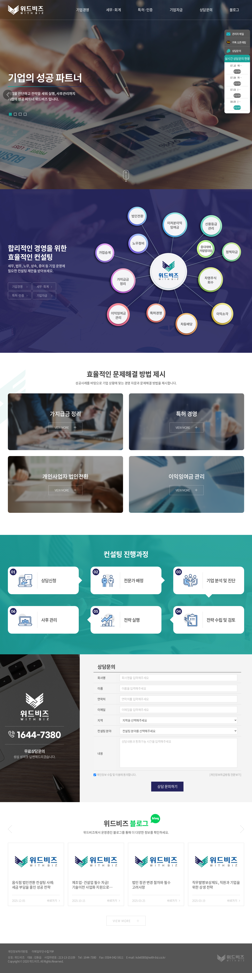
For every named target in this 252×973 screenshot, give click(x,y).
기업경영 (82, 9)
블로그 (234, 9)
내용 (100, 753)
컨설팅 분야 (104, 731)
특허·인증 (145, 9)
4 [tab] (25, 114)
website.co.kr (31, 965)
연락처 (101, 699)
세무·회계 (113, 9)
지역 (100, 720)
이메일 (101, 710)
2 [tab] (15, 114)
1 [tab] (10, 114)
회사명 (101, 678)
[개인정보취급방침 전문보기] (225, 775)
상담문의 (206, 9)
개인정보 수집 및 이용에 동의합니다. (116, 775)
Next (242, 829)
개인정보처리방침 (18, 951)
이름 (100, 688)
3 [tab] (20, 114)
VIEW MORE (122, 921)
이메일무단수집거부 (43, 951)
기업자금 (176, 9)
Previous (8, 95)
